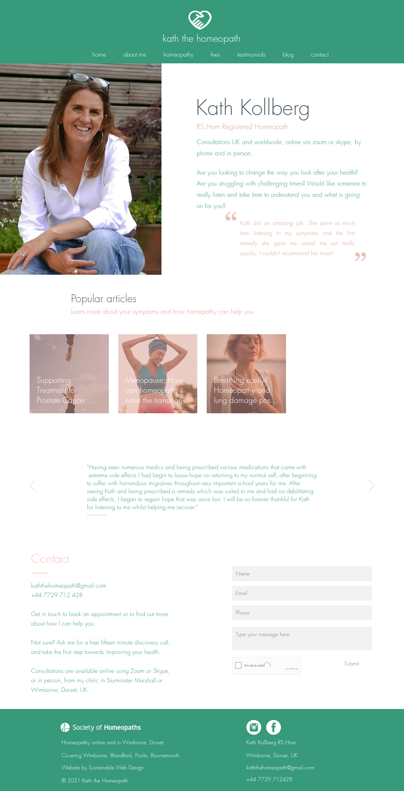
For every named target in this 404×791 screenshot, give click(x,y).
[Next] (371, 486)
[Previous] (32, 486)
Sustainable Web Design (116, 767)
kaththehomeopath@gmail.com (68, 585)
